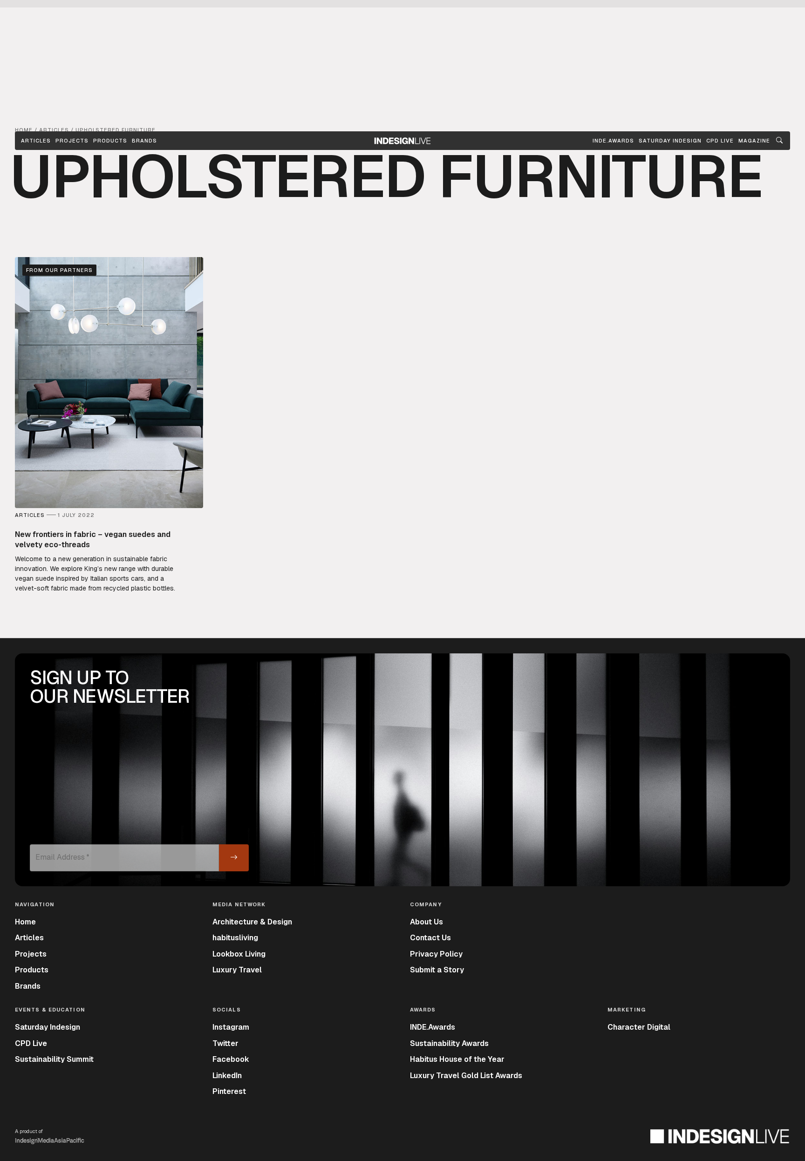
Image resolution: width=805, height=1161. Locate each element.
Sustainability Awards (449, 1043)
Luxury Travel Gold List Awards (466, 1075)
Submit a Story (437, 970)
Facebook (230, 1059)
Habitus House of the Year (457, 1059)
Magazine (754, 140)
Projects (72, 140)
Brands (144, 140)
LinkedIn (227, 1075)
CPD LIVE (720, 140)
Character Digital (638, 1027)
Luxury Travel (237, 970)
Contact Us (430, 938)
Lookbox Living (239, 954)
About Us (426, 922)
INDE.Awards (432, 1027)
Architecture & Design (252, 922)
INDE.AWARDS (613, 140)
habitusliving (235, 938)
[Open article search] (779, 140)
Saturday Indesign (47, 1027)
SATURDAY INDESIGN (670, 140)
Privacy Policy (436, 954)
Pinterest (229, 1091)
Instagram (230, 1027)
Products (110, 140)
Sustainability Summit (54, 1059)
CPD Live (31, 1043)
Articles (36, 140)
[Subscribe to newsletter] (234, 857)
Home (25, 922)
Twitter (225, 1043)
